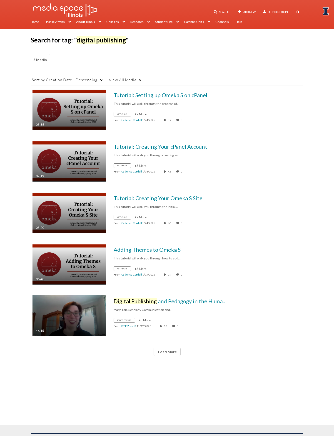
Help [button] (239, 22)
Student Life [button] (164, 22)
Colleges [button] (112, 22)
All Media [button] (122, 79)
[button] (221, 12)
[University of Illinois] (325, 11)
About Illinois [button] (85, 22)
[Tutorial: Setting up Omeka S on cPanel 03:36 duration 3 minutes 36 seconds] (69, 109)
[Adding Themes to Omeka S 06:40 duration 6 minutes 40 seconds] (69, 264)
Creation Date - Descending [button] (64, 79)
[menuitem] (38, 22)
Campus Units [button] (194, 22)
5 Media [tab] (40, 59)
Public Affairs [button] (55, 22)
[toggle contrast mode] (297, 12)
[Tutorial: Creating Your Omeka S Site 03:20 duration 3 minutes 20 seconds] (69, 212)
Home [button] (35, 22)
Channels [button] (222, 22)
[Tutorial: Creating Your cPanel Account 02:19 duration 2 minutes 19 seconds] (69, 161)
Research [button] (137, 22)
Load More (167, 352)
